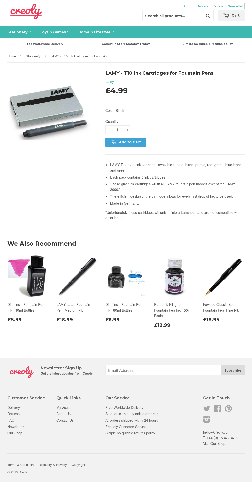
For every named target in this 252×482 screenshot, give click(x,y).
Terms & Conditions (21, 464)
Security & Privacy (53, 464)
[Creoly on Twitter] (206, 410)
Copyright (78, 464)
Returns (217, 6)
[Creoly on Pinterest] (228, 410)
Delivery (202, 6)
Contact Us (65, 420)
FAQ (10, 420)
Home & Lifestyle (94, 32)
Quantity (111, 121)
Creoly (23, 472)
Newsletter (235, 6)
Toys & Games (53, 32)
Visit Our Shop (214, 443)
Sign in (187, 6)
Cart (235, 15)
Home (11, 56)
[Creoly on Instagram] (206, 420)
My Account (65, 407)
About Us (63, 413)
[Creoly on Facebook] (217, 410)
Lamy (109, 81)
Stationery (17, 32)
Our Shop (14, 432)
